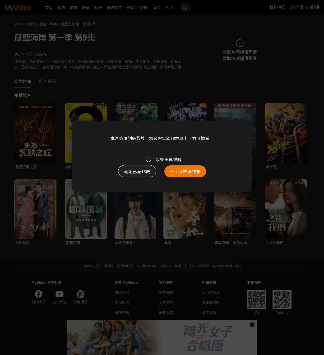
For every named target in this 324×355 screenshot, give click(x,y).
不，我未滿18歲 (185, 171)
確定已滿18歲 (137, 171)
